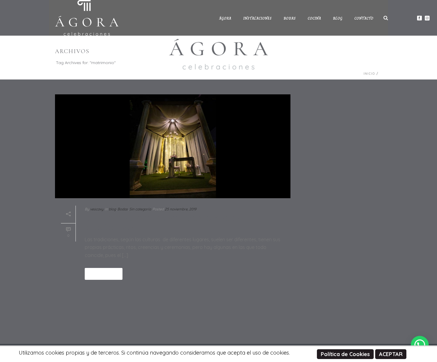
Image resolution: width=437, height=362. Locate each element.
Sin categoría (140, 209)
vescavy (96, 209)
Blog (337, 18)
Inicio (369, 74)
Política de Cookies (345, 354)
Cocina (314, 18)
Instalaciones (257, 18)
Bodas (290, 18)
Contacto (363, 18)
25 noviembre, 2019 (181, 209)
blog (112, 209)
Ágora (225, 18)
